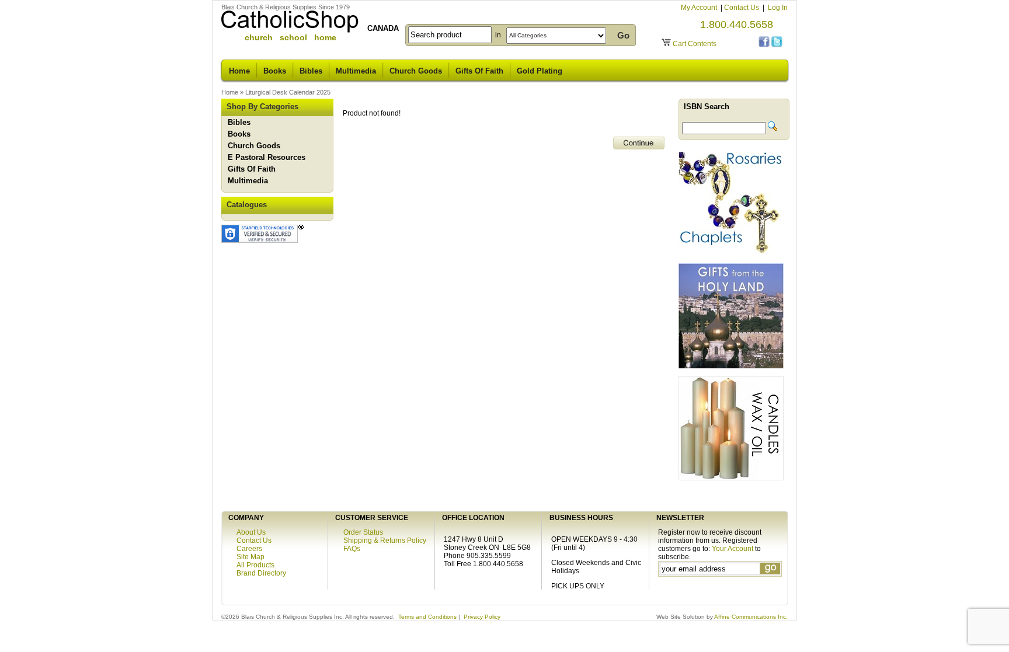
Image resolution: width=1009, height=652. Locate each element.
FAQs (351, 549)
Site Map (250, 557)
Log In (778, 8)
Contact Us (742, 8)
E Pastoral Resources (266, 157)
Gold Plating (539, 71)
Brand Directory (261, 573)
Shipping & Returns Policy (384, 540)
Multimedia (356, 71)
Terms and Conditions (427, 616)
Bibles (311, 71)
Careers (249, 549)
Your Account (732, 549)
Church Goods (415, 71)
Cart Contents (694, 44)
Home (239, 71)
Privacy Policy (482, 616)
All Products (255, 565)
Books (274, 71)
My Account (700, 8)
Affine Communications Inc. (751, 616)
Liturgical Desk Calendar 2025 (287, 92)
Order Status (363, 532)
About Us (251, 532)
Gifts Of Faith (479, 71)
